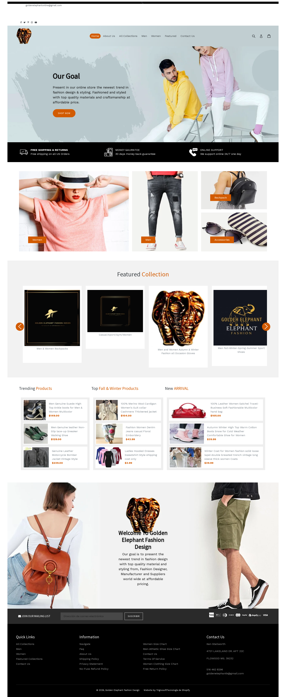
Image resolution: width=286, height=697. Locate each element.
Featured (170, 36)
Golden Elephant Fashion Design (122, 690)
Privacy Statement (91, 663)
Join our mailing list (35, 616)
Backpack (221, 197)
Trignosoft (161, 690)
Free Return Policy (155, 668)
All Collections (128, 36)
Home (95, 36)
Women (156, 36)
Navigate (84, 644)
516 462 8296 (215, 669)
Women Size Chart (155, 644)
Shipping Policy (89, 658)
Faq (81, 649)
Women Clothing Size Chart (160, 663)
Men (144, 36)
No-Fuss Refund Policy (93, 668)
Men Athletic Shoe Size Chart (161, 649)
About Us (109, 36)
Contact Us (188, 36)
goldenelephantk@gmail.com (225, 673)
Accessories (222, 239)
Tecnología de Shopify (178, 690)
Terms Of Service (154, 658)
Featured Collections (29, 658)
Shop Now (64, 113)
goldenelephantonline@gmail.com (44, 5)
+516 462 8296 (15, 5)
